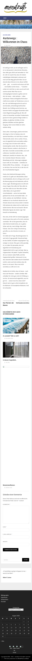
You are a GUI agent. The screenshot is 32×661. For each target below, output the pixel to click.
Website (5, 541)
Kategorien (16, 607)
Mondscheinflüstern (9, 485)
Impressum (4, 597)
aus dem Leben (6, 35)
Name (5, 527)
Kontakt (3, 601)
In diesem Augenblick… (10, 360)
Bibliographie (5, 595)
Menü (4, 18)
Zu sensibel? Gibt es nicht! (11, 336)
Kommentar (6, 504)
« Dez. (2, 641)
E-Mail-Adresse (7, 534)
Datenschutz (4, 599)
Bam (27, 658)
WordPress (21, 658)
